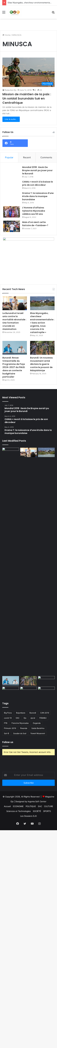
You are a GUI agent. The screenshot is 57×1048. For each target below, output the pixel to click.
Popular (9, 157)
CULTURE (48, 806)
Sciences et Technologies (18, 811)
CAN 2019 (44, 713)
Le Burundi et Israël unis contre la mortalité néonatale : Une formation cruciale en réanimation (14, 321)
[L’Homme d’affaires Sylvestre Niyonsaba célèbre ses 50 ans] (11, 211)
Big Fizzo (8, 713)
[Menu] (3, 13)
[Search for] (53, 13)
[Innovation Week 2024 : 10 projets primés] (10, 691)
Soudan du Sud (19, 733)
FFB (5, 723)
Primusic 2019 (10, 728)
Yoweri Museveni (37, 733)
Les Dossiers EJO (28, 816)
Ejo (25, 718)
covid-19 (8, 718)
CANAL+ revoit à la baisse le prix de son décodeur (37, 183)
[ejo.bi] (15, 12)
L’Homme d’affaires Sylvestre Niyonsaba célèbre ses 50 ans (33, 211)
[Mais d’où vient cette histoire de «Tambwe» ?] (11, 226)
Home (7, 35)
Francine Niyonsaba (20, 723)
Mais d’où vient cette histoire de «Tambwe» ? (35, 224)
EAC (17, 718)
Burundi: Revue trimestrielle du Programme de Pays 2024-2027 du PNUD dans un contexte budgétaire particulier (13, 367)
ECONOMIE (18, 806)
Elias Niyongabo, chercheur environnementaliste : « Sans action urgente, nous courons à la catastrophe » (42, 323)
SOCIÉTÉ (37, 811)
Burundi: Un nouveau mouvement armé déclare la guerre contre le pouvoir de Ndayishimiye (41, 364)
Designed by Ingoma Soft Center (30, 801)
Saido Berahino (37, 728)
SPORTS (47, 811)
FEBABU (43, 718)
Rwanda (23, 728)
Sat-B (6, 733)
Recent (27, 157)
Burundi (32, 713)
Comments (46, 157)
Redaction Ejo (10, 90)
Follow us (7, 742)
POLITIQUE (31, 806)
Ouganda (37, 723)
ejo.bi (33, 718)
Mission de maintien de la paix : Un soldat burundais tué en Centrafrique (26, 98)
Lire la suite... (11, 119)
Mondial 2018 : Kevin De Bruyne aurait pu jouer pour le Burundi (37, 170)
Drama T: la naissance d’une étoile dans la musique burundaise (38, 196)
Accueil (7, 806)
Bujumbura (20, 713)
